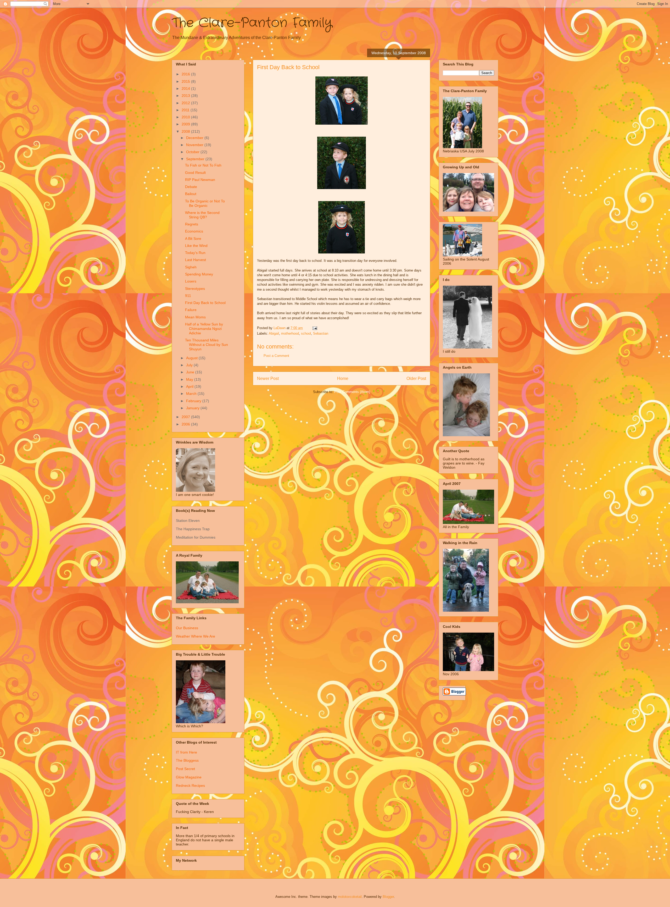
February (194, 401)
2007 (186, 417)
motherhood (290, 333)
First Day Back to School (205, 303)
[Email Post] (314, 328)
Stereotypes (195, 288)
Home (342, 378)
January (193, 408)
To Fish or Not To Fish (203, 165)
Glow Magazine (189, 777)
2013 (186, 95)
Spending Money (199, 274)
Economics (194, 231)
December (195, 138)
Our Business (187, 628)
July (190, 365)
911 (188, 296)
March (192, 393)
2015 (186, 81)
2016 (186, 74)
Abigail (274, 333)
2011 (186, 110)
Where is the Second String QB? (202, 215)
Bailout (190, 194)
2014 (186, 88)
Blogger (388, 897)
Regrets (191, 224)
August (192, 358)
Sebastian (320, 333)
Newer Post (268, 378)
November (195, 145)
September (195, 159)
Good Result (195, 172)
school (306, 333)
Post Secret (185, 769)
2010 (186, 117)
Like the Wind (196, 246)
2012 (186, 103)
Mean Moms (195, 317)
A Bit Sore (193, 238)
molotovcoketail (350, 897)
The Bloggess (187, 760)
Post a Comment (276, 356)
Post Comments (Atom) (352, 392)
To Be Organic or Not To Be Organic (205, 203)
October (193, 152)
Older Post (416, 378)
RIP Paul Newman (200, 180)
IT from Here (186, 752)
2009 (186, 124)
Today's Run (195, 253)
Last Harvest (195, 260)
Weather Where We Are (195, 636)
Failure (191, 310)
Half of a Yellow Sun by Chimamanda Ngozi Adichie (204, 328)
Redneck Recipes (190, 785)
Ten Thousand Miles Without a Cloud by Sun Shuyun (206, 344)
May (190, 379)
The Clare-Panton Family (252, 23)
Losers (190, 281)
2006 (186, 424)
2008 (186, 131)
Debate (191, 187)
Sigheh (191, 267)
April (190, 386)
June (190, 372)
